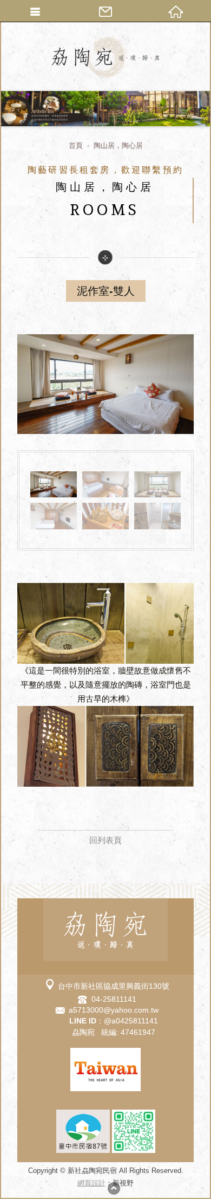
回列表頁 (105, 840)
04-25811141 (113, 999)
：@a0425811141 (113, 1020)
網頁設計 (91, 1183)
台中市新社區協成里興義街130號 (113, 986)
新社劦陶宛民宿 (105, 57)
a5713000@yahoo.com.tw (114, 1010)
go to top (114, 1188)
